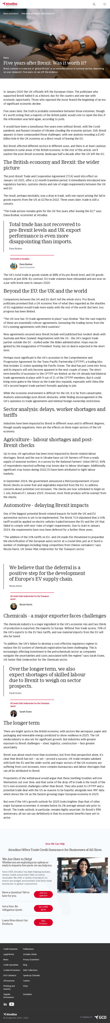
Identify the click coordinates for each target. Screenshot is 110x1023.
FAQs (25, 986)
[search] (94, 4)
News (5, 960)
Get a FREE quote (43, 908)
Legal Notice (8, 954)
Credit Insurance (10, 949)
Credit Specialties (10, 965)
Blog (25, 965)
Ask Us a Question (43, 894)
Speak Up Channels (31, 976)
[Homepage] (9, 4)
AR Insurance (9, 981)
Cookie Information (11, 970)
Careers (26, 981)
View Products (43, 922)
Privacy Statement (31, 960)
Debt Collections (30, 970)
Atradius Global (30, 954)
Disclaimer (27, 994)
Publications (28, 949)
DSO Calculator (9, 976)
